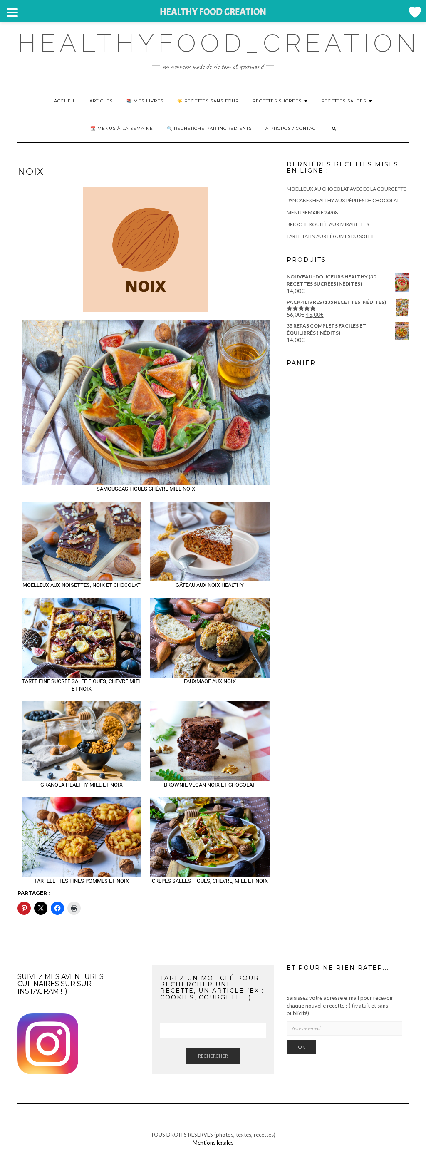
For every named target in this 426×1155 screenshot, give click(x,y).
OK (301, 1047)
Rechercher (213, 1055)
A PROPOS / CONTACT (291, 128)
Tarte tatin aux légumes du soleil (331, 236)
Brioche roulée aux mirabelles (328, 224)
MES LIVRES (148, 101)
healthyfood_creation (218, 43)
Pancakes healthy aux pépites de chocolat (343, 200)
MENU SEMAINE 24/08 (312, 212)
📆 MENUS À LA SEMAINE (121, 128)
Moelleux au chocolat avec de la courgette (346, 189)
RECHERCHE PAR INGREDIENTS (213, 128)
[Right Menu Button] (414, 12)
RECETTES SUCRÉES (278, 101)
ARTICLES (101, 101)
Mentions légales (213, 1142)
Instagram (38, 991)
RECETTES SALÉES (344, 101)
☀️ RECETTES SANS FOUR (208, 101)
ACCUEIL (65, 101)
